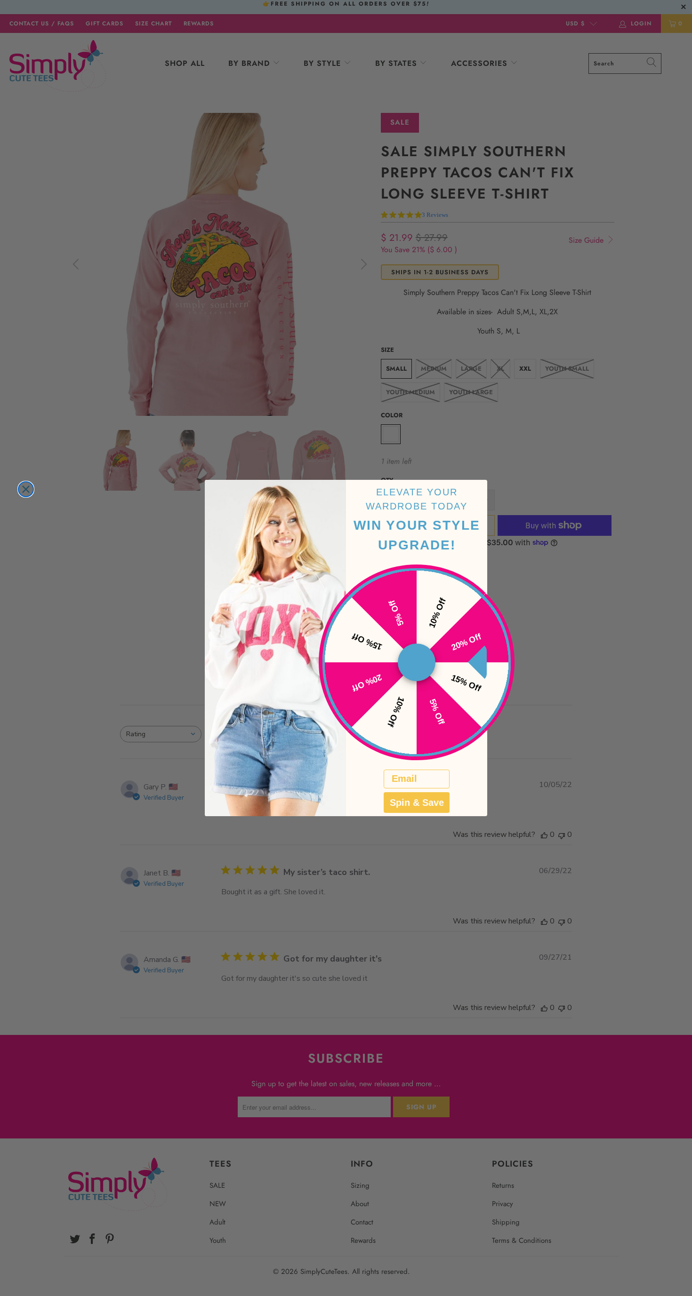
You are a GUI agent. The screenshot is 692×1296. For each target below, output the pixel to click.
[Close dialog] (25, 489)
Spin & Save (417, 802)
